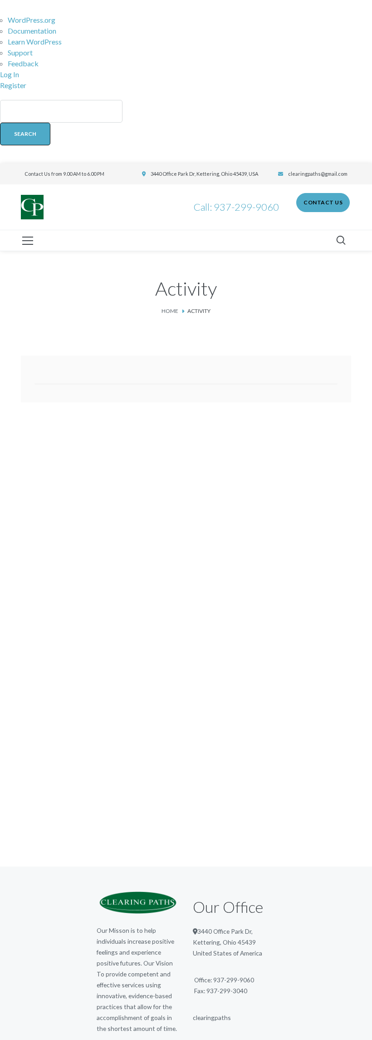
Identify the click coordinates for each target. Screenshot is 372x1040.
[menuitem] (186, 127)
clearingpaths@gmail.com (318, 174)
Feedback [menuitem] (23, 63)
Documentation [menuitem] (32, 30)
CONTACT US (323, 202)
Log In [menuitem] (9, 74)
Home (170, 310)
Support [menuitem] (20, 52)
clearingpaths (212, 1017)
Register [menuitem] (13, 85)
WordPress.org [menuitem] (31, 19)
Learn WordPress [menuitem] (35, 41)
